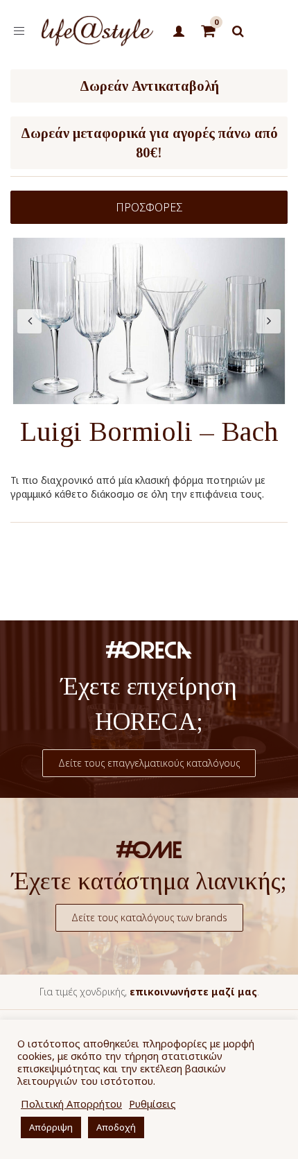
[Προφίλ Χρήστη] (179, 32)
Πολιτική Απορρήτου (71, 1103)
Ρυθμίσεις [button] (152, 1103)
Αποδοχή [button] (116, 1127)
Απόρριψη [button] (51, 1127)
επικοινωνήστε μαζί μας (193, 991)
